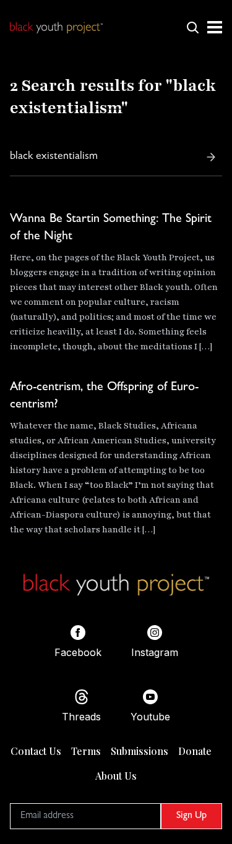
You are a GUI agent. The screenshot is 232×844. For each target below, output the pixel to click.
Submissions (139, 750)
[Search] (211, 157)
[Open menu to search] (192, 27)
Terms (86, 750)
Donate (195, 750)
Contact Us (36, 750)
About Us (116, 775)
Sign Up (191, 816)
